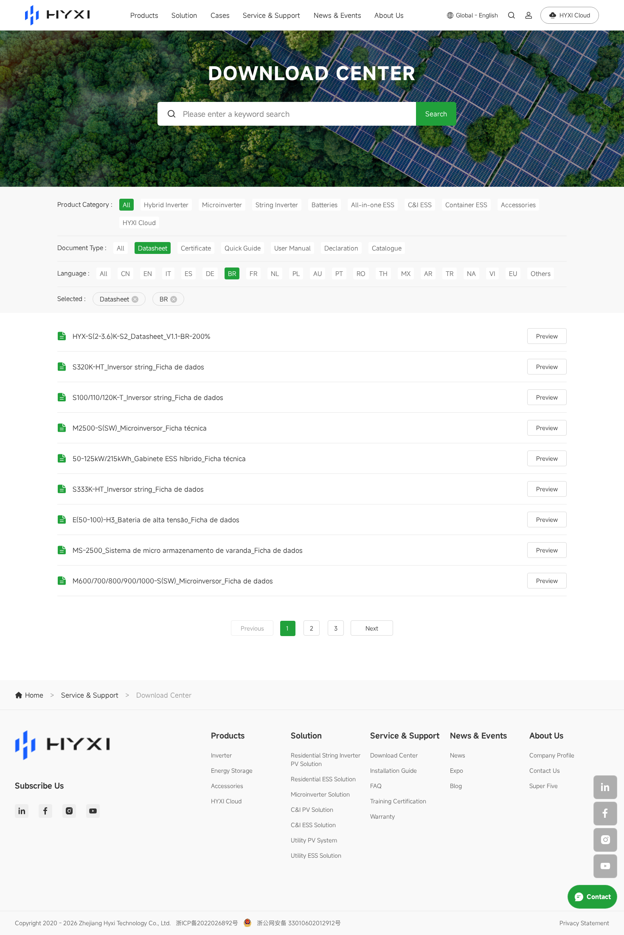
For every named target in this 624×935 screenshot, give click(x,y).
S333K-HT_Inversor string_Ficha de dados (138, 489)
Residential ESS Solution (323, 779)
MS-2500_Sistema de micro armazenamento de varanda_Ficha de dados (188, 550)
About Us (389, 15)
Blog (456, 786)
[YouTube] (605, 866)
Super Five (543, 786)
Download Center (394, 755)
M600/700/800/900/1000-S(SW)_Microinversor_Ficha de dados (173, 581)
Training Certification (398, 801)
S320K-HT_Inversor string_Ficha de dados (138, 367)
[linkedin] (605, 787)
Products (144, 15)
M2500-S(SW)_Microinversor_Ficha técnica (140, 428)
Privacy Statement (584, 923)
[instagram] (605, 840)
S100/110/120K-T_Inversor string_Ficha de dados (148, 397)
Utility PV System (314, 840)
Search (436, 113)
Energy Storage (232, 770)
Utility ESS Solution (316, 855)
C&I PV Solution (312, 809)
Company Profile (551, 755)
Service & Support (271, 15)
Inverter (221, 755)
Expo (456, 770)
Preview (547, 336)
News (457, 755)
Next (371, 628)
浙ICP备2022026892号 (207, 923)
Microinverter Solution (320, 794)
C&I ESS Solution (313, 825)
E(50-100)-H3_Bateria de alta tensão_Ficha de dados (156, 519)
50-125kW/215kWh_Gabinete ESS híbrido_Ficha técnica (159, 458)
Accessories (227, 786)
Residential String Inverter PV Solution (325, 759)
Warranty (382, 816)
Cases (220, 15)
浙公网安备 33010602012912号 (299, 923)
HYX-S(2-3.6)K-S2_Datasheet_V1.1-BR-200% (141, 336)
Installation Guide (393, 770)
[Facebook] (605, 813)
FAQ (376, 786)
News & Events (337, 15)
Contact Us (544, 770)
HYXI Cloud (226, 801)
